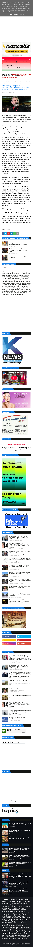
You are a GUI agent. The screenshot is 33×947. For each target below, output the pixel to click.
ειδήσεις (22, 76)
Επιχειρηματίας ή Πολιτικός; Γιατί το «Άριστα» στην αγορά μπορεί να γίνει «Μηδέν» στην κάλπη (18, 537)
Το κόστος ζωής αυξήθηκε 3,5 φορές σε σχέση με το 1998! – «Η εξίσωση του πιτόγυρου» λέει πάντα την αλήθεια (19, 243)
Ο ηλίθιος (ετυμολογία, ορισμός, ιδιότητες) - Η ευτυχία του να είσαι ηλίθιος (20, 587)
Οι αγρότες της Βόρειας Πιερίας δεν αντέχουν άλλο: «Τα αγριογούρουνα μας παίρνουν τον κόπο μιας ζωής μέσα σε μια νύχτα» (19, 682)
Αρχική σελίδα (5, 81)
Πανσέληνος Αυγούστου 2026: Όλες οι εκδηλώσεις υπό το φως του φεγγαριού (19, 600)
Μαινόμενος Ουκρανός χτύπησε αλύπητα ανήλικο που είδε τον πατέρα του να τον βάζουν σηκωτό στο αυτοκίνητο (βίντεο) (19, 553)
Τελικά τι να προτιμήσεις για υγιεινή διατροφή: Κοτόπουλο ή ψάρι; (19, 837)
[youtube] (24, 643)
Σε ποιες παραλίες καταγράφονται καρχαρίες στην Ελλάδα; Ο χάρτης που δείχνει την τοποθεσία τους (20, 712)
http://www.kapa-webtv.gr (19, 944)
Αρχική (6, 899)
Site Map (20, 899)
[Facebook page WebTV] (24, 647)
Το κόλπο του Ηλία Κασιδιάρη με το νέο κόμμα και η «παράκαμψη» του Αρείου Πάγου (19, 250)
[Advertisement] (16, 21)
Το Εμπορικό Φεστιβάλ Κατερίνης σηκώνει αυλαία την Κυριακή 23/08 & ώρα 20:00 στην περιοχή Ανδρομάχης (20, 560)
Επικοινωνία (13, 899)
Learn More (14, 14)
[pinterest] (24, 640)
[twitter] (24, 636)
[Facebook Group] (9, 647)
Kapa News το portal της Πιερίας (17, 943)
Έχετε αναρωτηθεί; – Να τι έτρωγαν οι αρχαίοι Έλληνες (19, 831)
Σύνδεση (27, 899)
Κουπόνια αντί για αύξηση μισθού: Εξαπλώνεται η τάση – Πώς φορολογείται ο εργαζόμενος (20, 594)
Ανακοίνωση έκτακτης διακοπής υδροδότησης (17, 718)
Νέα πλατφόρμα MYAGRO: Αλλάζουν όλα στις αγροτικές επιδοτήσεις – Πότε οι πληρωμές (20, 850)
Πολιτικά (10, 81)
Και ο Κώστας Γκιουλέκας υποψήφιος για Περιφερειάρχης (19, 256)
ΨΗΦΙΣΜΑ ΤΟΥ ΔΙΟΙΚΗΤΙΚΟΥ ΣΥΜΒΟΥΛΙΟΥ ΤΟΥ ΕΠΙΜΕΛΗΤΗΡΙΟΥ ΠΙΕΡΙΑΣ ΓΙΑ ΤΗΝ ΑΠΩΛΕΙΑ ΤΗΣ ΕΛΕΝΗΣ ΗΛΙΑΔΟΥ (19, 545)
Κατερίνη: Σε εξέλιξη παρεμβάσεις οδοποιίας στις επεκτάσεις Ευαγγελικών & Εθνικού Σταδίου (20, 574)
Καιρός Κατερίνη (10, 742)
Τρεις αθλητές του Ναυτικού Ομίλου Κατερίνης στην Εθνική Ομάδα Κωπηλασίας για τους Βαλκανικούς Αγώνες (18, 891)
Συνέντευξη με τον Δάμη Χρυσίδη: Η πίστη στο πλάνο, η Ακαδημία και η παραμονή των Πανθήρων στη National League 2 (20, 875)
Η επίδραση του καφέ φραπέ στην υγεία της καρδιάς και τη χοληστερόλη (20, 824)
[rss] (9, 640)
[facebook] (9, 636)
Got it (22, 14)
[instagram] (9, 643)
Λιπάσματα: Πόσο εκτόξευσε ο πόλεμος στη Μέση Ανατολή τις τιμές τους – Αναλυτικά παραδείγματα (20, 864)
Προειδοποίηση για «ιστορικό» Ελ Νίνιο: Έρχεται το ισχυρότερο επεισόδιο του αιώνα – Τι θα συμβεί (20, 581)
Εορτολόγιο (14, 801)
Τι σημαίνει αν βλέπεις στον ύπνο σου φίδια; (20, 695)
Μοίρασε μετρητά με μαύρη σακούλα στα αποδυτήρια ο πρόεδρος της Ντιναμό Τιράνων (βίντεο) (19, 883)
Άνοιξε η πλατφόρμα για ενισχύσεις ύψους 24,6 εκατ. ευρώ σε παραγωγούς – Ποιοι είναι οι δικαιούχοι (20, 857)
